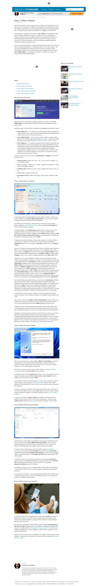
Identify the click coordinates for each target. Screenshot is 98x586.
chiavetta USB (36, 140)
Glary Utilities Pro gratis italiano (25, 88)
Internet (58, 9)
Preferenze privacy (75, 581)
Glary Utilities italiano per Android (25, 93)
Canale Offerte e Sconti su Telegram (27, 13)
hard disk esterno (47, 140)
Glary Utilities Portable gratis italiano (26, 91)
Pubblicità (48, 581)
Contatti (43, 581)
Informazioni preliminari (23, 83)
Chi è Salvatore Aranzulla (25, 581)
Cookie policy (67, 581)
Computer (44, 9)
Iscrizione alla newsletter (36, 581)
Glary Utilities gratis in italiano (24, 86)
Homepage (17, 581)
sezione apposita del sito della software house (40, 528)
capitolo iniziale (47, 475)
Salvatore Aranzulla (18, 22)
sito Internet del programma (30, 225)
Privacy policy (61, 581)
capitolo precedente (38, 382)
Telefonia (51, 9)
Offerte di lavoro (54, 581)
